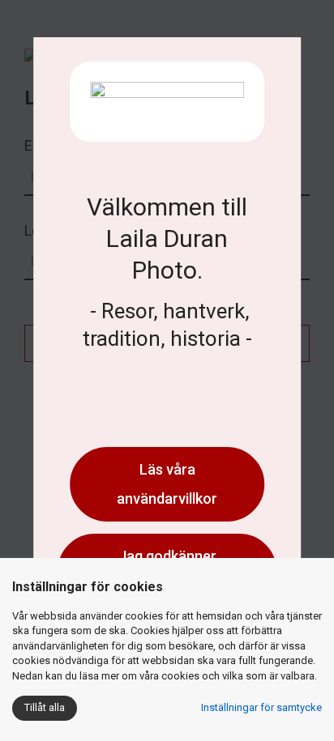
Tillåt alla (44, 707)
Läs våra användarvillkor (167, 484)
